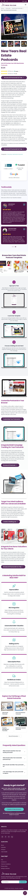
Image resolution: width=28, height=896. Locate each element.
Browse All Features (9, 465)
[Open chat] (7, 1)
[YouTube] (9, 837)
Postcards (8, 8)
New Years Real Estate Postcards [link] (8, 10)
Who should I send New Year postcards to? (13, 765)
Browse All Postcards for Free (13, 77)
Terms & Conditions (6, 864)
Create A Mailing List (9, 522)
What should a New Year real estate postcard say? (12, 758)
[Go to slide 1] (12, 246)
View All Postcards (13, 736)
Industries (3, 847)
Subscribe (23, 882)
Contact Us (3, 862)
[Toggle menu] (25, 4)
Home (2, 8)
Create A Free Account (14, 809)
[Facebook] (5, 837)
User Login (24, 1)
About (2, 845)
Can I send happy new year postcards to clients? (13, 772)
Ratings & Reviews (5, 868)
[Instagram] (2, 837)
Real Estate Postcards (17, 8)
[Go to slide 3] (15, 246)
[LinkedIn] (12, 837)
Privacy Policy (4, 866)
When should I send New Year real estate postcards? (12, 751)
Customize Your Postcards (11, 419)
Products (3, 849)
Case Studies (4, 851)
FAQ (2, 859)
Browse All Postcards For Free (12, 567)
